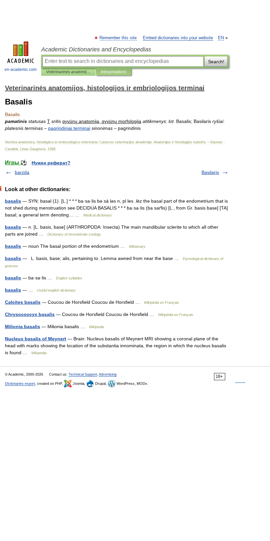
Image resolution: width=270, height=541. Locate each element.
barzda (22, 172)
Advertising (108, 374)
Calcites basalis (22, 302)
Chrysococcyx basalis (30, 314)
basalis (13, 201)
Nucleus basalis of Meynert (35, 338)
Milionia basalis (22, 326)
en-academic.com (21, 69)
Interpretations (113, 72)
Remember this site (118, 38)
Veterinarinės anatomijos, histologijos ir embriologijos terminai (68, 72)
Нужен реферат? (51, 162)
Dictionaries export (20, 383)
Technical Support (82, 374)
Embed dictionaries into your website (178, 38)
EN (221, 38)
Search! (216, 61)
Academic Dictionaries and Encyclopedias (96, 49)
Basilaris (210, 172)
